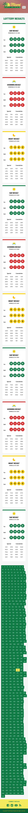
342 (18, 704)
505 (15, 779)
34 (2, 578)
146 (23, 618)
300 (3, 687)
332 (3, 701)
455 (14, 756)
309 (15, 690)
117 (19, 607)
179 (17, 632)
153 (24, 621)
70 (15, 589)
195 (24, 638)
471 (6, 764)
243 (3, 661)
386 (3, 727)
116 (16, 607)
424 (3, 744)
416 (23, 739)
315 (13, 693)
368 (3, 718)
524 (10, 787)
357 (7, 713)
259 (14, 667)
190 (6, 638)
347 (14, 707)
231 (6, 655)
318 (24, 693)
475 (21, 764)
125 (23, 609)
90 (2, 598)
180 (20, 632)
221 (20, 650)
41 (24, 578)
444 (25, 750)
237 (7, 658)
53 (12, 584)
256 (3, 667)
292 (18, 681)
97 (24, 598)
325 (25, 695)
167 (24, 627)
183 (6, 635)
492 (10, 773)
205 (11, 644)
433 (10, 747)
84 (9, 595)
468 (18, 761)
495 (21, 773)
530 (11, 790)
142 (9, 618)
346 (10, 707)
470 (3, 764)
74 (2, 592)
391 (22, 727)
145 (20, 618)
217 (6, 650)
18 (2, 572)
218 (10, 650)
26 (2, 575)
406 (11, 736)
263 (7, 670)
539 (22, 793)
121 (9, 609)
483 (25, 767)
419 (10, 741)
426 (10, 744)
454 (10, 756)
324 (21, 695)
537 (14, 793)
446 (6, 753)
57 (24, 584)
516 (6, 784)
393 (7, 730)
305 (22, 687)
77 (11, 592)
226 (14, 652)
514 (25, 782)
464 (3, 761)
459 (7, 759)
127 (6, 612)
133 (3, 615)
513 (21, 782)
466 (10, 761)
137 (17, 615)
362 (3, 716)
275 (3, 675)
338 (3, 704)
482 (21, 767)
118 (22, 607)
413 (13, 739)
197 (6, 641)
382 (10, 724)
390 (18, 727)
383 (14, 724)
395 (14, 730)
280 (21, 675)
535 (7, 793)
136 (13, 615)
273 (21, 673)
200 (17, 641)
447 (10, 753)
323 (17, 695)
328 (10, 698)
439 (7, 750)
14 (14, 569)
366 (18, 716)
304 (18, 687)
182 (3, 635)
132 (24, 612)
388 (11, 727)
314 (10, 693)
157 (13, 624)
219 (13, 650)
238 (10, 658)
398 (3, 733)
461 (14, 759)
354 (18, 710)
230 (3, 655)
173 (20, 629)
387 (7, 727)
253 (14, 664)
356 (3, 713)
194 (20, 638)
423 (24, 741)
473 (14, 764)
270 (10, 673)
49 (24, 581)
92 (8, 598)
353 (14, 710)
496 (3, 776)
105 (3, 604)
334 (10, 701)
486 (10, 770)
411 (6, 739)
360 (18, 713)
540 (3, 796)
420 (13, 741)
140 (3, 618)
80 (21, 592)
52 (8, 584)
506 (18, 779)
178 (13, 632)
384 (18, 724)
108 (14, 604)
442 (17, 750)
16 (20, 569)
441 (14, 750)
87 (18, 595)
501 (22, 776)
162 (6, 627)
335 (14, 701)
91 (5, 598)
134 (6, 615)
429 (21, 744)
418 (6, 741)
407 (14, 736)
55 (18, 584)
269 (7, 673)
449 (17, 753)
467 (14, 761)
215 (24, 647)
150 (13, 621)
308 (11, 690)
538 (18, 793)
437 (25, 747)
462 (18, 759)
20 (8, 572)
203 (3, 644)
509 (7, 782)
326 (3, 698)
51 (5, 584)
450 (21, 753)
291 (14, 681)
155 (6, 624)
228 (21, 652)
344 (3, 707)
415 (20, 739)
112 (2, 607)
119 (3, 609)
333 (7, 701)
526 (18, 787)
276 (6, 675)
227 (17, 652)
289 (7, 681)
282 (3, 678)
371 (14, 718)
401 (14, 733)
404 (3, 736)
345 (7, 707)
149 (10, 621)
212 (13, 647)
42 (2, 581)
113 (6, 607)
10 (2, 569)
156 (10, 624)
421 (17, 741)
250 (3, 664)
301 (7, 687)
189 (3, 638)
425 (6, 744)
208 (22, 644)
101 (13, 601)
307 (7, 690)
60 (9, 586)
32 (21, 575)
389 (14, 727)
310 (18, 690)
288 (3, 681)
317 (20, 693)
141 (6, 618)
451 (25, 753)
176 (6, 632)
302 (11, 687)
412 (9, 739)
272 (17, 673)
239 (14, 658)
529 (7, 790)
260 (18, 667)
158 (17, 624)
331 (21, 698)
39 (18, 578)
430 (25, 744)
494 (18, 773)
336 (18, 701)
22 (14, 572)
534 (3, 793)
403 (22, 733)
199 (13, 641)
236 (3, 658)
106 (6, 604)
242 (25, 658)
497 (7, 776)
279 (17, 675)
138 (20, 615)
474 (17, 764)
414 (16, 739)
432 (6, 747)
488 (18, 770)
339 (7, 704)
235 (21, 655)
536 (11, 793)
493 (14, 773)
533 (22, 790)
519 (17, 784)
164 (13, 627)
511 (14, 782)
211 (10, 647)
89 (24, 595)
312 (3, 693)
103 (20, 601)
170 (10, 629)
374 (3, 721)
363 (7, 716)
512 (17, 782)
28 (8, 575)
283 (7, 678)
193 (17, 638)
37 (12, 578)
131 (20, 612)
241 (21, 658)
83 (5, 595)
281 (25, 675)
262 (3, 670)
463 (21, 759)
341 (14, 704)
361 (22, 713)
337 (22, 701)
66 (2, 589)
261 (21, 667)
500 (18, 776)
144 (16, 618)
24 (20, 572)
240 (18, 658)
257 (7, 667)
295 (7, 684)
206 (14, 644)
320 (7, 695)
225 (10, 652)
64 (21, 586)
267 (21, 670)
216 (3, 650)
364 (10, 716)
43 (5, 581)
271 (14, 673)
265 (14, 670)
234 (18, 655)
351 (7, 710)
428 (17, 744)
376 (10, 721)
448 (14, 753)
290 (10, 681)
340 (11, 704)
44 (8, 581)
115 (12, 607)
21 (11, 572)
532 (18, 790)
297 (14, 684)
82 (2, 595)
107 (10, 604)
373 (21, 718)
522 (3, 787)
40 (21, 578)
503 (7, 779)
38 (15, 578)
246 (14, 661)
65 (24, 586)
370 (11, 718)
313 (6, 693)
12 (8, 569)
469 (21, 761)
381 (7, 724)
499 (14, 776)
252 (10, 664)
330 (18, 698)
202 (25, 641)
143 (13, 618)
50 (2, 584)
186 (17, 635)
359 (14, 713)
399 (7, 733)
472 (10, 764)
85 (12, 595)
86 (15, 595)
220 (17, 650)
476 (24, 764)
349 (21, 707)
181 (24, 632)
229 (25, 652)
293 (21, 681)
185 (13, 635)
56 (21, 584)
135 (10, 615)
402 (18, 733)
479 (10, 767)
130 (17, 612)
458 (3, 759)
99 (6, 601)
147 (3, 621)
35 (5, 578)
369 (7, 718)
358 (11, 713)
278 (14, 675)
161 (3, 627)
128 (10, 612)
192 (13, 638)
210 (7, 647)
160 (24, 624)
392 (3, 730)
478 (6, 767)
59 (6, 586)
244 (6, 661)
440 (10, 750)
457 (21, 756)
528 (3, 790)
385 (22, 724)
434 (14, 747)
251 (6, 664)
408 (18, 736)
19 (5, 572)
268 (3, 673)
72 (21, 589)
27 (5, 575)
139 (24, 615)
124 (20, 609)
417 (3, 741)
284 (10, 678)
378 (18, 721)
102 (16, 601)
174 (23, 629)
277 (10, 675)
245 (10, 661)
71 (18, 589)
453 (7, 756)
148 (6, 621)
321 (10, 695)
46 (15, 581)
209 (3, 647)
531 (14, 790)
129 (13, 612)
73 (24, 589)
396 (18, 730)
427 (14, 744)
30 (15, 575)
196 (3, 641)
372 (18, 718)
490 (3, 773)
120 (6, 609)
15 (17, 569)
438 (3, 750)
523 (7, 787)
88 (21, 595)
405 (7, 736)
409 (22, 736)
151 (17, 621)
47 (18, 581)
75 (5, 592)
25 (23, 572)
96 (21, 598)
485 (7, 770)
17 (22, 569)
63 (18, 586)
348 (18, 707)
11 (5, 569)
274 (25, 673)
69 (12, 589)
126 (3, 612)
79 (18, 592)
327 (7, 698)
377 (14, 721)
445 (3, 753)
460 (10, 759)
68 (9, 589)
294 (3, 684)
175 (3, 632)
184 (10, 635)
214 (20, 647)
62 (15, 586)
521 (24, 784)
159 (20, 624)
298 (18, 684)
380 (3, 724)
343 (21, 704)
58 (2, 586)
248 (21, 661)
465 (7, 761)
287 (21, 678)
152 (20, 621)
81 (24, 592)
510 (11, 782)
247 (17, 661)
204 (7, 644)
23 (17, 572)
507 (22, 779)
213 (17, 647)
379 (21, 721)
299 (21, 684)
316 (17, 693)
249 (25, 661)
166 (20, 627)
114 (9, 607)
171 (13, 629)
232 (10, 655)
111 (24, 604)
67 (5, 589)
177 (10, 632)
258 (10, 667)
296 (10, 684)
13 (11, 569)
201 (21, 641)
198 (10, 641)
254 (18, 664)
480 (14, 767)
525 (14, 787)
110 (21, 604)
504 (11, 779)
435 (17, 747)
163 (10, 627)
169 (6, 629)
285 (14, 678)
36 (9, 578)
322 (14, 695)
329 (14, 698)
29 (12, 575)
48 (21, 581)
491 (6, 773)
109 (17, 604)
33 (24, 575)
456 (18, 756)
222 (24, 650)
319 (3, 695)
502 (3, 779)
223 (3, 652)
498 (10, 776)
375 (6, 721)
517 (10, 784)
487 (14, 770)
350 (3, 710)
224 (6, 652)
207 (18, 644)
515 (3, 784)
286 (18, 678)
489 (21, 770)
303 (14, 687)
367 (22, 716)
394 (10, 730)
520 (21, 784)
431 (3, 747)
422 (20, 741)
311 (22, 690)
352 (10, 710)
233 (14, 655)
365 (14, 716)
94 (15, 598)
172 (17, 629)
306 (3, 690)
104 (23, 601)
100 (9, 601)
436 (21, 747)
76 (8, 592)
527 (21, 787)
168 (3, 629)
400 (11, 733)
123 (16, 609)
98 (2, 601)
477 (3, 767)
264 (10, 670)
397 (22, 730)
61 (12, 586)
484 (3, 770)
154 (3, 624)
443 (21, 750)
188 (24, 635)
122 (13, 609)
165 (17, 627)
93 (12, 598)
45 (11, 581)
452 (3, 756)
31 (18, 575)
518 (13, 784)
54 (15, 584)
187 (20, 635)
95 (18, 598)
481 (17, 767)
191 (10, 638)
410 (3, 739)
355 (22, 710)
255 (21, 664)
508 (3, 782)
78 (14, 592)
